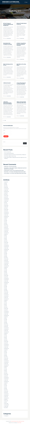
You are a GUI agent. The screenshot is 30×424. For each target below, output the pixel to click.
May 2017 (5, 304)
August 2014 (6, 349)
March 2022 (6, 224)
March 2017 (5, 307)
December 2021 (6, 228)
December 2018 (6, 278)
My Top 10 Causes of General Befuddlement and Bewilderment (8, 24)
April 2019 (5, 272)
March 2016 (5, 323)
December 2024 (6, 198)
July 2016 (5, 318)
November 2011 (6, 395)
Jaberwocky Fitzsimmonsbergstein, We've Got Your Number (7, 102)
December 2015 (6, 327)
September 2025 (6, 191)
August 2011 (5, 399)
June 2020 (5, 253)
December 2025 (6, 188)
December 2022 (6, 212)
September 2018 (6, 282)
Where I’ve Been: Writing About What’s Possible (17, 170)
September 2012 (6, 381)
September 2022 (6, 216)
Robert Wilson (9, 38)
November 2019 (6, 263)
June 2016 (5, 319)
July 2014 (5, 351)
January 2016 (6, 326)
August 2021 (6, 234)
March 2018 (5, 290)
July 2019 (5, 268)
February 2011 (6, 400)
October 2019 (6, 264)
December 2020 (6, 245)
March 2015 (5, 340)
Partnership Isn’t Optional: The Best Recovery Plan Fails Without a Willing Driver (15, 154)
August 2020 (6, 250)
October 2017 (6, 297)
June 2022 (5, 220)
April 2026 (5, 184)
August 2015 (6, 333)
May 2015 (5, 337)
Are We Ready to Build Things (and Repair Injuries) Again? (17, 171)
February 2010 (6, 403)
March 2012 (5, 389)
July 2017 (5, 301)
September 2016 (6, 315)
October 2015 (6, 330)
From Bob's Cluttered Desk (10, 1)
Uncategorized (6, 415)
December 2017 (6, 294)
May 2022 (5, 221)
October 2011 (6, 396)
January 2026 (6, 187)
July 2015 (5, 334)
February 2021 (6, 242)
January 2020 (6, 260)
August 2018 (6, 283)
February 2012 (6, 391)
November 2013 (6, 362)
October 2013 (6, 363)
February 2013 (6, 374)
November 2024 (6, 199)
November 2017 (6, 296)
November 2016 (6, 312)
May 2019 (5, 271)
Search (4, 141)
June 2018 (5, 286)
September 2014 (6, 348)
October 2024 (6, 201)
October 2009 (6, 406)
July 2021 (5, 235)
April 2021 (5, 239)
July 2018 (5, 285)
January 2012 (6, 392)
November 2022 (6, 213)
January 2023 (6, 210)
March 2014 (5, 356)
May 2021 (5, 238)
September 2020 (6, 249)
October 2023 (6, 206)
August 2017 (5, 300)
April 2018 (5, 289)
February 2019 (6, 275)
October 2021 (6, 231)
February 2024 (6, 205)
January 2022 (6, 227)
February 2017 (6, 308)
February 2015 (6, 341)
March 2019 (5, 274)
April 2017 (5, 305)
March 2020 (6, 257)
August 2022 (6, 217)
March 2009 (6, 407)
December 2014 (6, 344)
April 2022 (5, 223)
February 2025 (6, 195)
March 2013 (5, 373)
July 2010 (5, 402)
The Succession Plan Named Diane (9, 153)
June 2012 (5, 385)
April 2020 (5, 256)
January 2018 (6, 293)
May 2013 (5, 370)
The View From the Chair (12, 166)
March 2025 (6, 194)
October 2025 (6, 190)
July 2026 (5, 183)
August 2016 (6, 316)
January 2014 (6, 359)
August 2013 (6, 366)
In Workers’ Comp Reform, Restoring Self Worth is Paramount (21, 44)
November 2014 (6, 345)
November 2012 (6, 378)
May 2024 (5, 202)
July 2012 (5, 384)
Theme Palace (19, 422)
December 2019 (6, 261)
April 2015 (5, 338)
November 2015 (6, 329)
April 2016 (5, 322)
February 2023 (6, 209)
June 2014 (5, 352)
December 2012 (6, 377)
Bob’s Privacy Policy (21, 421)
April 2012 (5, 388)
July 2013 (5, 367)
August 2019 (6, 267)
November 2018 (6, 279)
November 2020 (6, 246)
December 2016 (6, 311)
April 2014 (5, 355)
